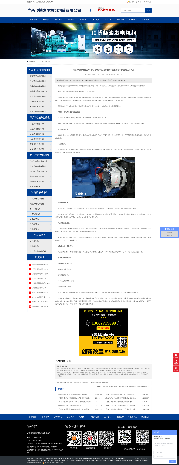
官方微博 (131, 2)
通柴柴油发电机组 (37, 149)
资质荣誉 (120, 19)
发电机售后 (133, 19)
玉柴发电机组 (86, 460)
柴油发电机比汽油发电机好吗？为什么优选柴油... (121, 398)
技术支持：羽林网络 (141, 460)
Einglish (140, 2)
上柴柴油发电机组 (37, 129)
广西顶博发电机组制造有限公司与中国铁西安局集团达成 (50, 269)
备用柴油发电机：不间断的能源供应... (70, 405)
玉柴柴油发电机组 (37, 124)
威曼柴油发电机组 (37, 107)
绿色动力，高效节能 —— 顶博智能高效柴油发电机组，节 (50, 297)
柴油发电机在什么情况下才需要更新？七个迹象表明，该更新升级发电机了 (127, 386)
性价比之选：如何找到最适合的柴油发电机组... (73, 394)
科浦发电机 (34, 224)
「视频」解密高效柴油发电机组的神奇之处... (119, 402)
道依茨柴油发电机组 (38, 96)
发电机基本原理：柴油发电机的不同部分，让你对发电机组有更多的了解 (85, 382)
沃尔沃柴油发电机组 (38, 81)
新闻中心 (83, 19)
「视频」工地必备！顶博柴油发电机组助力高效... (121, 405)
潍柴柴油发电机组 (37, 144)
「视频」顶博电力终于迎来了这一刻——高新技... (121, 394)
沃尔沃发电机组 (111, 460)
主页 (38, 61)
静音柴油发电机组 (37, 182)
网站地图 (148, 2)
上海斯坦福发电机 (37, 199)
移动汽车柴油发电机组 (38, 161)
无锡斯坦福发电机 (37, 204)
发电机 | (70, 361)
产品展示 (58, 19)
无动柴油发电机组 (37, 139)
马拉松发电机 (35, 214)
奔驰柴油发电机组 (37, 101)
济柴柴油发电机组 (37, 134)
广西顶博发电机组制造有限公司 (50, 458)
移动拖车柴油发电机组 (38, 171)
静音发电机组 (31, 463)
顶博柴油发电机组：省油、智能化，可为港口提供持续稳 (50, 274)
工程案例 (108, 19)
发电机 (39, 2)
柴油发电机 (45, 2)
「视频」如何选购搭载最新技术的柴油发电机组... (74, 398)
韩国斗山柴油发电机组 (38, 91)
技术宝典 (95, 19)
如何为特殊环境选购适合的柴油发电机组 (45, 264)
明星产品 (71, 19)
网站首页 (33, 19)
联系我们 (145, 19)
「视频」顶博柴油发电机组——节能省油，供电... (121, 409)
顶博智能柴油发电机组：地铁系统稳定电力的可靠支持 (49, 288)
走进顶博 (46, 19)
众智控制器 (34, 241)
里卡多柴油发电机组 (38, 112)
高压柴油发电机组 (37, 176)
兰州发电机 (34, 229)
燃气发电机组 (35, 187)
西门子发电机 (35, 209)
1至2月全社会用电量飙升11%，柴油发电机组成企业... (75, 402)
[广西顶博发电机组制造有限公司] (54, 10)
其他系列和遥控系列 (38, 251)
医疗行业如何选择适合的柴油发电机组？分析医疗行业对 (50, 292)
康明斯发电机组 (102, 460)
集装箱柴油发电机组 (38, 166)
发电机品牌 (121, 460)
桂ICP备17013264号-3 (118, 458)
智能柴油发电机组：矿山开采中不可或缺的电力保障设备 (50, 278)
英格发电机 (34, 219)
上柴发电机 (93, 460)
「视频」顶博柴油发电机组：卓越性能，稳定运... (74, 409)
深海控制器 (34, 246)
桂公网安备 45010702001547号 (54, 463)
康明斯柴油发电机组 (38, 76)
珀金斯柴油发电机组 (38, 86)
